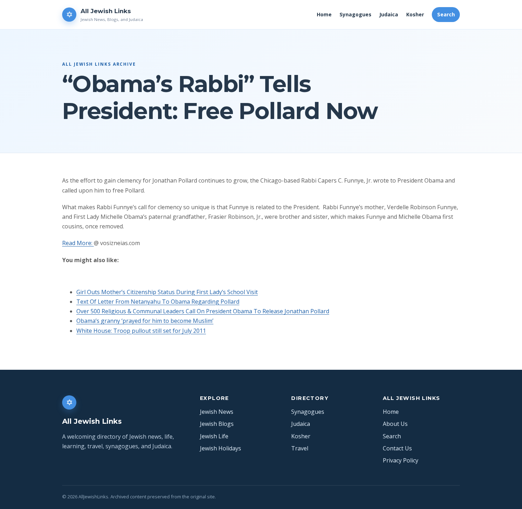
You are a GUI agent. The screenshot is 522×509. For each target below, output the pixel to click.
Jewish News (216, 412)
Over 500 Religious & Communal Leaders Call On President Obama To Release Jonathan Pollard (202, 311)
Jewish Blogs (217, 424)
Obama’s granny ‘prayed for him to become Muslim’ (144, 321)
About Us (395, 424)
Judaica (388, 14)
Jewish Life (214, 436)
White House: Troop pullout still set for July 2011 (141, 331)
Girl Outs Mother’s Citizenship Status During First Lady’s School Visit (167, 292)
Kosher (415, 14)
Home (324, 14)
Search (446, 14)
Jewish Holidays (220, 448)
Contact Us (397, 448)
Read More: (78, 243)
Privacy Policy (400, 460)
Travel (299, 448)
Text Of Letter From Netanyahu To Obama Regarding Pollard (157, 301)
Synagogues (355, 14)
